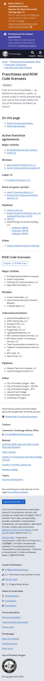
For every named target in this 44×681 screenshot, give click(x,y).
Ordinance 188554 (20, 227)
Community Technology (16, 64)
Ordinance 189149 (20, 230)
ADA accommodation (11, 617)
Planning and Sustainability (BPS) (25, 61)
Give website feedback (18, 492)
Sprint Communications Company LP (23, 168)
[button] (32, 54)
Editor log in (7, 648)
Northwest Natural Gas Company (22, 150)
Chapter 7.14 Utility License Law (16, 464)
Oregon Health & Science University (23, 245)
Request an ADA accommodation (17, 529)
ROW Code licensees (16, 126)
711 (29, 532)
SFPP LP (10, 219)
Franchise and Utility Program (18, 67)
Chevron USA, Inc (15, 210)
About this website (10, 638)
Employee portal (9, 643)
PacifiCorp (11, 153)
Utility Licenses (9, 452)
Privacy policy (8, 627)
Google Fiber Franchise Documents (19, 416)
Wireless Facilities (10, 469)
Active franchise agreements (20, 123)
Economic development (12, 479)
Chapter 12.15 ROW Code (15, 263)
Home (4, 61)
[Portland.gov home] (11, 54)
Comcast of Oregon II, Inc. (18, 180)
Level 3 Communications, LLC (20, 192)
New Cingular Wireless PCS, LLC (21, 165)
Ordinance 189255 (20, 233)
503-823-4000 (8, 532)
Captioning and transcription (15, 622)
